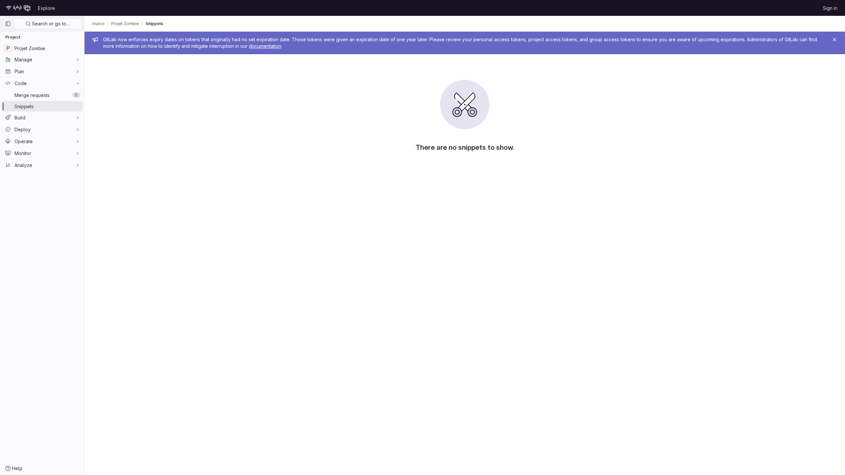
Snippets (154, 23)
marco (98, 23)
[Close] (834, 40)
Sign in (830, 8)
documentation (265, 46)
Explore (46, 8)
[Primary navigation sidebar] (8, 23)
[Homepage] (18, 8)
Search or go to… (50, 23)
